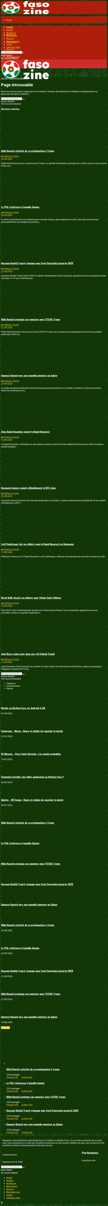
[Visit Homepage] (25, 13)
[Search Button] (24, 99)
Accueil (9, 19)
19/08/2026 (6, 383)
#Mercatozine (11, 35)
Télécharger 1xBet (13, 47)
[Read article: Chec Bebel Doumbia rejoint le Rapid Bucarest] (54, 410)
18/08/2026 (6, 496)
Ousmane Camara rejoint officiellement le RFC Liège (28, 488)
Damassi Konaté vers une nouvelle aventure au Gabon (29, 375)
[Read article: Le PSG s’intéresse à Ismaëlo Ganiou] (54, 186)
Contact (9, 44)
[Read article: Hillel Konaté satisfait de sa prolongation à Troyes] (54, 129)
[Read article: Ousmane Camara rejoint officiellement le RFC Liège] (54, 466)
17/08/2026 (6, 552)
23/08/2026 (6, 158)
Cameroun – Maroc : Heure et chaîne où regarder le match (32, 731)
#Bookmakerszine (13, 41)
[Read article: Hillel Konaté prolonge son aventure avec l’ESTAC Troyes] (54, 298)
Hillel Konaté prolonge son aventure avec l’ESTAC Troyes (30, 319)
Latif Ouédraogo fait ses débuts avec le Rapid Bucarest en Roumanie (37, 544)
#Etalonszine (11, 32)
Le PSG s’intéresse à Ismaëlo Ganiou (20, 207)
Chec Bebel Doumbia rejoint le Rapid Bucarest (25, 431)
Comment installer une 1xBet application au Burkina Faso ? (32, 777)
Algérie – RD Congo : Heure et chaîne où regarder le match (32, 800)
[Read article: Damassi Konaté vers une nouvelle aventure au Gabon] (54, 354)
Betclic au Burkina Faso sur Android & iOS (23, 708)
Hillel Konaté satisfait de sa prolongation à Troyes (27, 151)
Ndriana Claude (12, 156)
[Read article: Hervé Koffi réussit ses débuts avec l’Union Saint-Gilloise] (54, 576)
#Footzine (10, 49)
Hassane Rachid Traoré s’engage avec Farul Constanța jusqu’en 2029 (37, 263)
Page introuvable (16, 78)
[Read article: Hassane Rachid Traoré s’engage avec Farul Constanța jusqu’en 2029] (54, 242)
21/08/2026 (6, 271)
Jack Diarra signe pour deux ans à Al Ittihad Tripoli (28, 654)
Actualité (9, 29)
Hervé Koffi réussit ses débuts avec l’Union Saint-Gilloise (31, 597)
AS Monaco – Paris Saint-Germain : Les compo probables (31, 754)
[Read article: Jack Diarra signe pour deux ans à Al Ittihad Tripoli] (54, 632)
